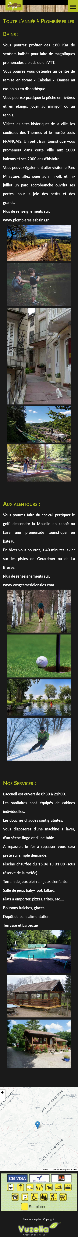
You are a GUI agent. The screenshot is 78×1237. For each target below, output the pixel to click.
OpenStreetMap (59, 1169)
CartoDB (73, 1169)
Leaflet (45, 1169)
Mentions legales (32, 1219)
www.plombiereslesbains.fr (26, 220)
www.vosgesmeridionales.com (28, 585)
